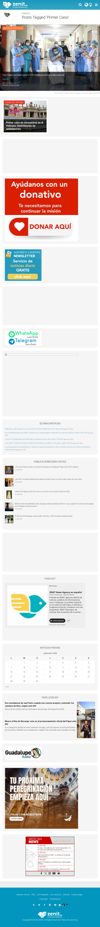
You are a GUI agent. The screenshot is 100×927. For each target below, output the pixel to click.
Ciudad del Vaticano (14, 102)
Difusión (66, 894)
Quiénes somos (23, 894)
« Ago (7, 687)
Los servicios (55, 894)
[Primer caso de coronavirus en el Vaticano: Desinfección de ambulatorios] (25, 116)
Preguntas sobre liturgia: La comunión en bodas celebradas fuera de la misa (34, 429)
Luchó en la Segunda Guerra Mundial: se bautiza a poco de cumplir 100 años (34, 439)
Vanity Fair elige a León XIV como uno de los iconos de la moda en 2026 (42, 491)
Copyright (44, 899)
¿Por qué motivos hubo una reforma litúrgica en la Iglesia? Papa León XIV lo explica (46, 467)
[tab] (38, 840)
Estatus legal (76, 894)
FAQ (33, 894)
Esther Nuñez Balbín (10, 85)
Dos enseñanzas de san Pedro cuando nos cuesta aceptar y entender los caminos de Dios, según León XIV (46, 433)
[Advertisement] (50, 156)
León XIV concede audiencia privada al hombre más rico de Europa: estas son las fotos (48, 479)
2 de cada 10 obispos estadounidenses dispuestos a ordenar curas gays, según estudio (39, 443)
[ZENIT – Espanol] (28, 5)
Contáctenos (54, 899)
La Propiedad (42, 894)
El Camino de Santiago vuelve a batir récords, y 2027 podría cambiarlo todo (43, 516)
